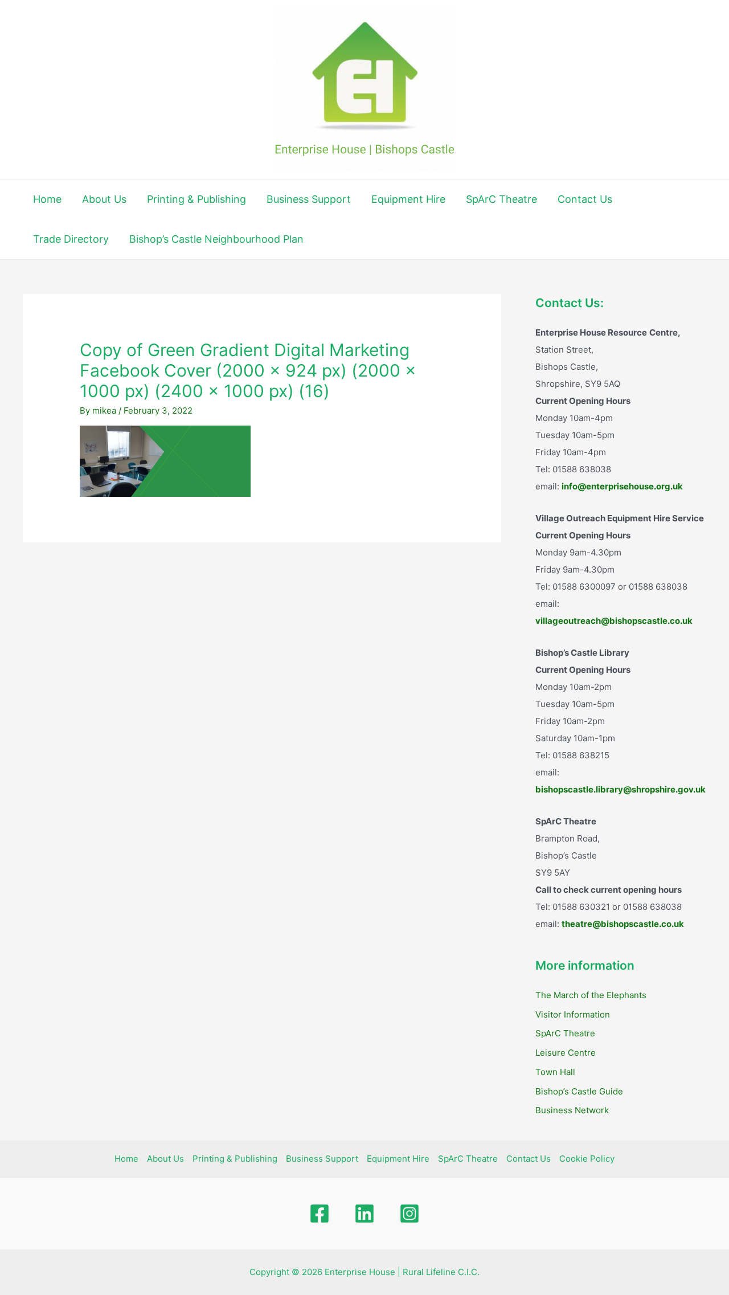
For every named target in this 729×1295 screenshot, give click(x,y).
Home (47, 199)
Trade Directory (71, 239)
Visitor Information (572, 1014)
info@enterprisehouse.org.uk (622, 486)
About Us (104, 199)
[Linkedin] (364, 1213)
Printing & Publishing (196, 199)
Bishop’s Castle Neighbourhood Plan (216, 239)
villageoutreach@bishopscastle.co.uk (614, 620)
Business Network (572, 1110)
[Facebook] (319, 1213)
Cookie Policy (587, 1158)
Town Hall (555, 1072)
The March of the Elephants (590, 995)
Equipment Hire (408, 199)
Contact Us (585, 199)
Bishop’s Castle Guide (579, 1091)
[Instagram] (409, 1213)
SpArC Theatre (501, 199)
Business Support (309, 199)
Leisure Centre (565, 1052)
